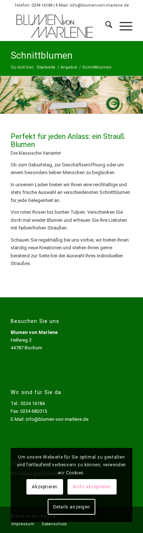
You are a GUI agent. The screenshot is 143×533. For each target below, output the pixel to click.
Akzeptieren (45, 486)
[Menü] (122, 26)
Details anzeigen (71, 507)
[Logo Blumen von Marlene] (59, 26)
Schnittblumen (42, 55)
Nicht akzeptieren (92, 486)
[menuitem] (105, 26)
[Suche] (105, 26)
